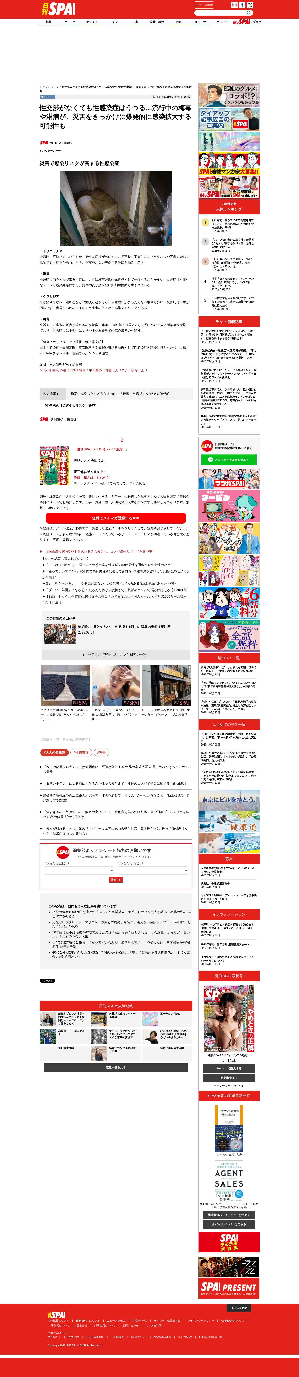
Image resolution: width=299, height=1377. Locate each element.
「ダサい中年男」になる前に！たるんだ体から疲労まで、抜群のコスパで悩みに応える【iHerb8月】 (116, 783)
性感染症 (82, 752)
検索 (249, 13)
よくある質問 (154, 1325)
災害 (102, 752)
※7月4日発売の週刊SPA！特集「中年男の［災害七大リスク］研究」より (93, 370)
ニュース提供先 (116, 1320)
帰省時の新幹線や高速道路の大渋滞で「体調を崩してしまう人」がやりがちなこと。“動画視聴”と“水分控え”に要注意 (116, 798)
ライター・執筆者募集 (167, 1320)
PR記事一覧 (140, 1320)
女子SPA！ (55, 1336)
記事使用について (105, 1325)
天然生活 (74, 1336)
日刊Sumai (117, 1336)
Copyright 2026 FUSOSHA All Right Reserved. (75, 1345)
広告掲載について (59, 1320)
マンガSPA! (185, 1336)
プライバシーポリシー (201, 1320)
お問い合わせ (131, 1325)
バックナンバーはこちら (229, 1086)
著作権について (60, 1325)
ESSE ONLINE (95, 1336)
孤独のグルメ (139, 1336)
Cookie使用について (233, 1320)
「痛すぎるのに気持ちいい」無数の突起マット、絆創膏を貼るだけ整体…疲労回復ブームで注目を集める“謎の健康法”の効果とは (116, 814)
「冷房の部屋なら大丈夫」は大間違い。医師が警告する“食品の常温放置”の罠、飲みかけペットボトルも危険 (117, 769)
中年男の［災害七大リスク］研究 (70, 405)
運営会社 (82, 1325)
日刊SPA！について (88, 1320)
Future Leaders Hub (210, 1336)
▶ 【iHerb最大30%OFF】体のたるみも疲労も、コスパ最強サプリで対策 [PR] (96, 551)
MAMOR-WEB (163, 1336)
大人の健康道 (55, 752)
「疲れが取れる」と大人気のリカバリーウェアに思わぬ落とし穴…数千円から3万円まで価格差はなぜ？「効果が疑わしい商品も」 (115, 831)
